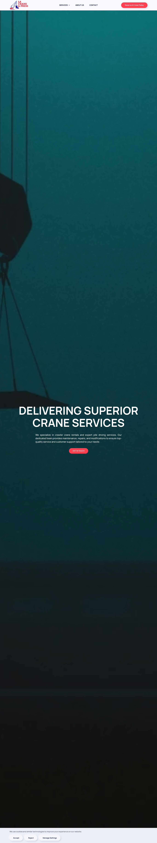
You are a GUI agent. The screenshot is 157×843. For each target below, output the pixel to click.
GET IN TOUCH (78, 451)
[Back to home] (19, 5)
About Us (79, 5)
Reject (31, 838)
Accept (16, 838)
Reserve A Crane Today (134, 5)
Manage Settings (50, 838)
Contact (93, 5)
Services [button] (63, 5)
